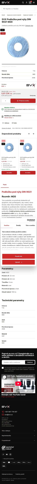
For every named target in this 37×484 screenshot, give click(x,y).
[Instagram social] (10, 454)
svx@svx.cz (9, 415)
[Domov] (15, 406)
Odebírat (30, 362)
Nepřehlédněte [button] (6, 435)
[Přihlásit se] (26, 2)
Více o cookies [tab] (30, 225)
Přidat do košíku (24, 100)
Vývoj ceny (33, 95)
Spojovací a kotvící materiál (14, 15)
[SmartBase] (10, 480)
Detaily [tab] (18, 225)
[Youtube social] (6, 454)
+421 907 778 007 (11, 412)
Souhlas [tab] (6, 225)
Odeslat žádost (8, 117)
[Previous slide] (29, 134)
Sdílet (15, 123)
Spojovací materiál (28, 15)
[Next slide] (33, 134)
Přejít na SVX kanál (7, 397)
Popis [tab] (5, 184)
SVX (2, 30)
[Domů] (6, 2)
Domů (3, 15)
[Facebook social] (3, 454)
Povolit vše (18, 256)
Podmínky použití (20, 474)
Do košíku (9, 172)
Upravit (17, 262)
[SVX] (31, 85)
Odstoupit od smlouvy (7, 474)
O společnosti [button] (6, 440)
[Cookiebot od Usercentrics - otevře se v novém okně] (27, 220)
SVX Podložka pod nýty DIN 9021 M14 (9, 158)
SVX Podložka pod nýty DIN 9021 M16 (27, 158)
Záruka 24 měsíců (6, 128)
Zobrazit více (29, 25)
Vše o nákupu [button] (6, 430)
